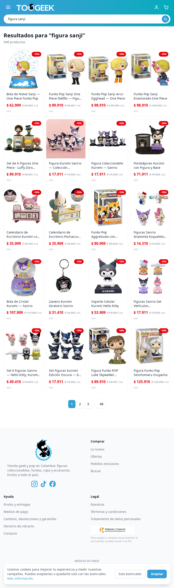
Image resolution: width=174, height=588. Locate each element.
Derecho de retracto (19, 526)
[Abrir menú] (8, 7)
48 (101, 404)
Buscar (96, 471)
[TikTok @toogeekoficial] (43, 484)
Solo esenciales (130, 574)
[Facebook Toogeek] (52, 484)
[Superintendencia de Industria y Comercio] (112, 530)
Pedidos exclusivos (105, 464)
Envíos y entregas (17, 504)
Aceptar (157, 574)
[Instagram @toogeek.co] (34, 484)
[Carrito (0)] (166, 7)
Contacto (10, 533)
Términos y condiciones (108, 511)
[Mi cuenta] (156, 7)
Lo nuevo (97, 449)
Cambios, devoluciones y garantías (30, 519)
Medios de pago (16, 511)
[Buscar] (165, 19)
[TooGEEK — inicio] (35, 7)
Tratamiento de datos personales (116, 519)
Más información (20, 578)
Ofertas (96, 456)
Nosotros (97, 504)
